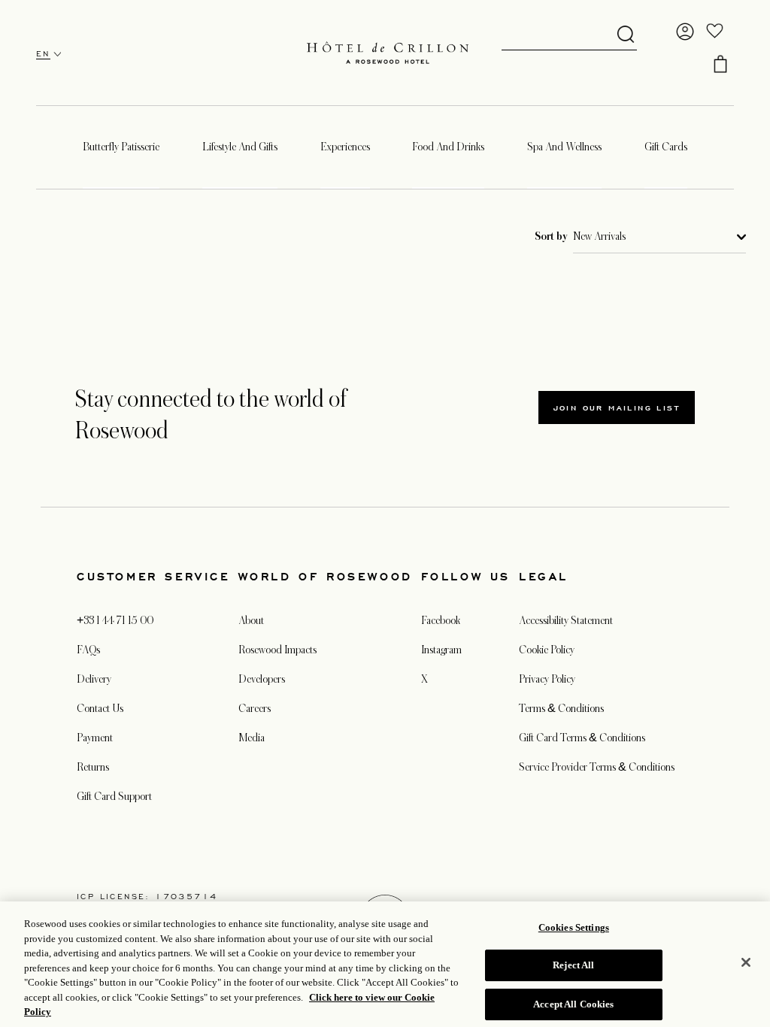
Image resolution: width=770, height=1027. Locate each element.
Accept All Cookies (573, 1004)
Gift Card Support (114, 796)
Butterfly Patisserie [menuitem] (121, 147)
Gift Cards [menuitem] (665, 147)
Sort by (551, 237)
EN (43, 54)
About (251, 620)
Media (251, 738)
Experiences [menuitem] (345, 147)
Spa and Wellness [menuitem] (564, 147)
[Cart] (720, 63)
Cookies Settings (573, 927)
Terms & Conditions (561, 708)
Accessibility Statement (566, 620)
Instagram (441, 650)
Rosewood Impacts (277, 650)
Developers (261, 679)
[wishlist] (715, 31)
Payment (95, 738)
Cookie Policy (546, 650)
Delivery (94, 679)
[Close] (745, 962)
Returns (93, 767)
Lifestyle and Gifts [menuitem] (239, 147)
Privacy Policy (547, 679)
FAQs (88, 650)
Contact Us (100, 708)
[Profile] (685, 31)
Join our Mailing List (616, 407)
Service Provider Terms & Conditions (597, 767)
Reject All (573, 965)
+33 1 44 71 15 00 (115, 620)
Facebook (440, 620)
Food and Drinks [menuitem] (448, 147)
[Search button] (625, 35)
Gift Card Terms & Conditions (582, 738)
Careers (254, 708)
